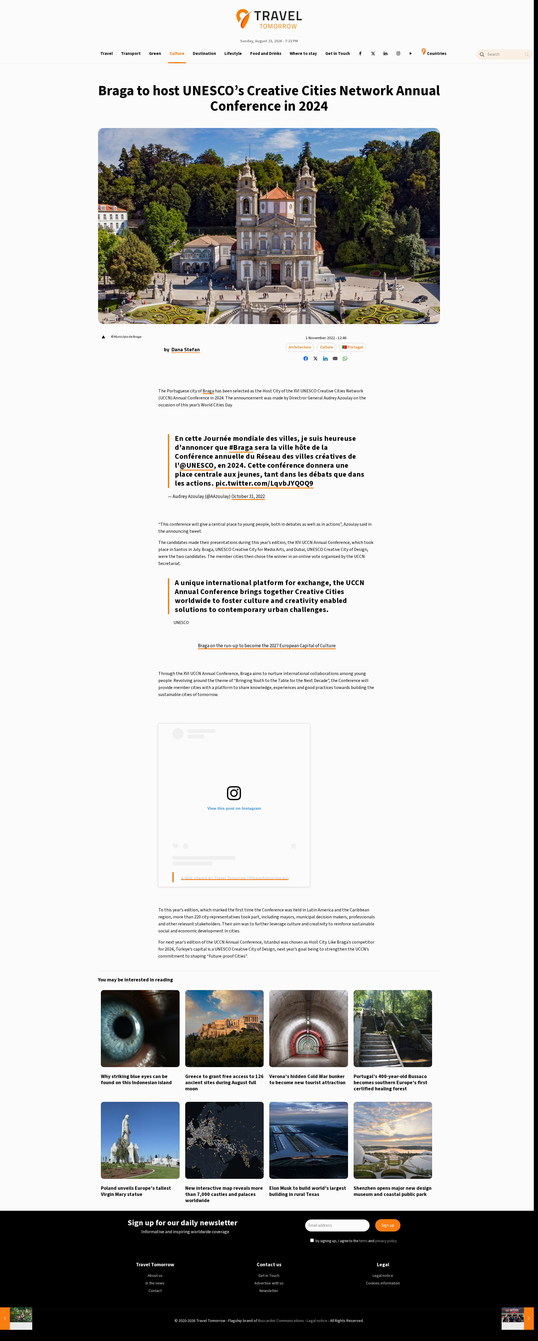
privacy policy (345, 696)
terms (323, 696)
